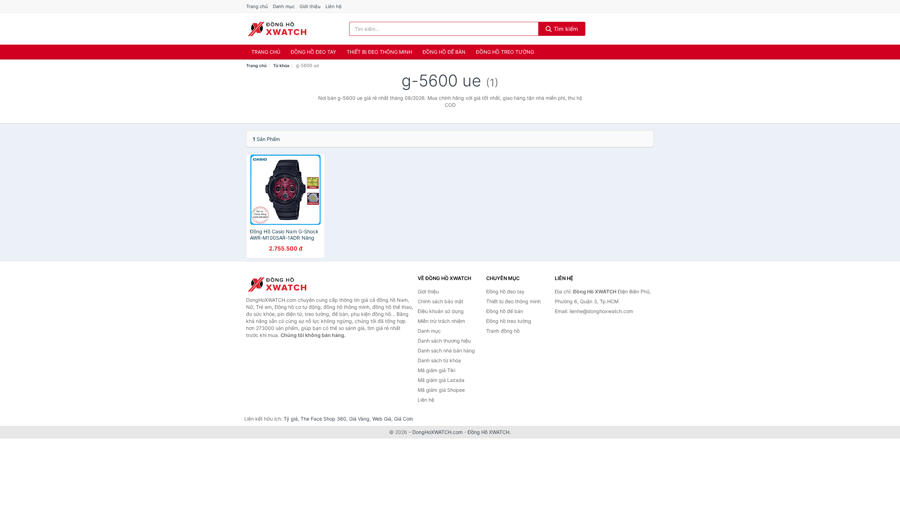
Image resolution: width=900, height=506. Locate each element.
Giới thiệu (310, 6)
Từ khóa (281, 65)
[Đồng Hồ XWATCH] (281, 284)
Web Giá (381, 419)
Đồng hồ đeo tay (313, 52)
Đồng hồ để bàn (444, 52)
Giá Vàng (359, 419)
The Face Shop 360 (323, 419)
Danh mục (284, 6)
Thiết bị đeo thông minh (379, 52)
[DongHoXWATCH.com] (277, 29)
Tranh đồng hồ (503, 331)
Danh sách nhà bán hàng (446, 350)
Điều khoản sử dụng (441, 311)
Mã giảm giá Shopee (441, 390)
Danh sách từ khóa (439, 360)
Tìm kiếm (565, 28)
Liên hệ (334, 6)
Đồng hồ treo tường (505, 52)
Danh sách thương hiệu (444, 341)
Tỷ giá (291, 419)
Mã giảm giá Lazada (441, 380)
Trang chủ (257, 6)
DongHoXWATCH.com (437, 432)
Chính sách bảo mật (440, 301)
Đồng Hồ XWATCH (488, 432)
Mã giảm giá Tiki (436, 370)
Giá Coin (403, 419)
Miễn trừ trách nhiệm (441, 321)
